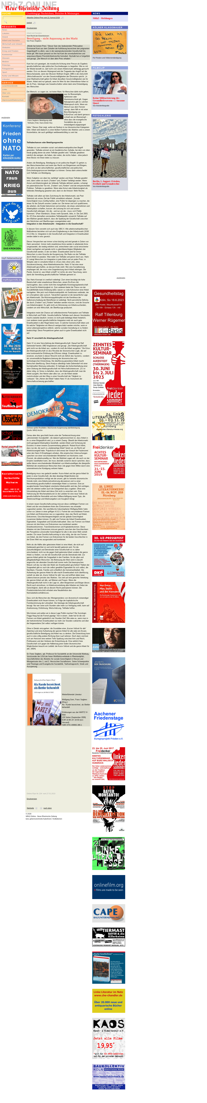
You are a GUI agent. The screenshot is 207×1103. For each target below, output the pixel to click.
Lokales (5, 33)
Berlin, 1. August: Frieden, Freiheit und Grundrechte (106, 182)
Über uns (6, 93)
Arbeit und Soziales (11, 40)
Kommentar (7, 54)
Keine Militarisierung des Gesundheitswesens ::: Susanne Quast (109, 100)
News (4, 30)
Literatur (6, 79)
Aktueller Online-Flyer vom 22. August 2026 (43, 18)
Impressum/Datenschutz (13, 100)
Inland (5, 37)
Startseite (30, 808)
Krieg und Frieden (10, 51)
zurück (29, 23)
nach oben (48, 808)
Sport (4, 72)
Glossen (6, 58)
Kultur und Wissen (10, 76)
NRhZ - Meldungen (103, 18)
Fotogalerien (8, 69)
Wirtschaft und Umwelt (12, 44)
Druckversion (32, 28)
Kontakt (5, 96)
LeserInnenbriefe (10, 86)
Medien (5, 62)
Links (4, 89)
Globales (6, 47)
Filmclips (6, 65)
